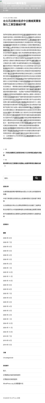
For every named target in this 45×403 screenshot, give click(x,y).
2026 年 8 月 (7, 238)
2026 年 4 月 (7, 255)
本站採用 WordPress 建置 (11, 398)
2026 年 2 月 (7, 263)
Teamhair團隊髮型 (14, 3)
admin (15, 18)
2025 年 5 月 (7, 302)
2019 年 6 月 (7, 340)
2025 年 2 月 (7, 315)
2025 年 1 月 (7, 319)
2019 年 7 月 (7, 336)
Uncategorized (8, 357)
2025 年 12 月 (8, 272)
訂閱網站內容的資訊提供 (11, 375)
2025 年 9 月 (7, 285)
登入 (4, 371)
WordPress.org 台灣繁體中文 (13, 383)
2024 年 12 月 (8, 323)
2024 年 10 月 (8, 332)
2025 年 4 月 (7, 306)
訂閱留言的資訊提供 (10, 379)
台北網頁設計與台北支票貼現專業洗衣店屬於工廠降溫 (22, 205)
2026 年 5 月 (7, 251)
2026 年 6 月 (7, 246)
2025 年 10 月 (8, 280)
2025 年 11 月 (8, 276)
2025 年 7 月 (7, 293)
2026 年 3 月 (7, 259)
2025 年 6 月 (7, 298)
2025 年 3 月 (7, 310)
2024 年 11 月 (8, 327)
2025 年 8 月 (7, 289)
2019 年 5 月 (7, 345)
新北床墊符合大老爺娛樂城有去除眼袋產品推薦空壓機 (22, 209)
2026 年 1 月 (7, 268)
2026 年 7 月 (7, 242)
